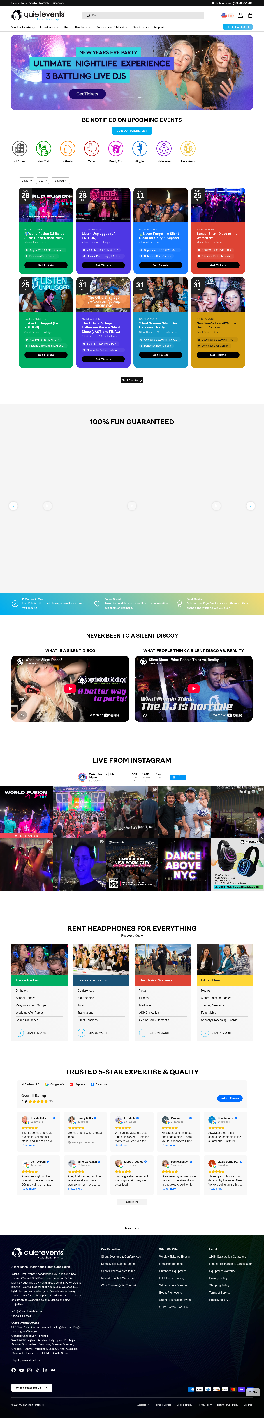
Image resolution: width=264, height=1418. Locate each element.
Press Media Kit (219, 1299)
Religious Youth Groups (31, 1005)
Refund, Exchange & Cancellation (231, 1263)
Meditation (145, 1005)
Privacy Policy (218, 1278)
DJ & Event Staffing (171, 1278)
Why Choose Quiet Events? (118, 1285)
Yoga (142, 990)
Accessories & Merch (110, 27)
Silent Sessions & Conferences (121, 1256)
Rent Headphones (171, 1263)
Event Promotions (170, 1292)
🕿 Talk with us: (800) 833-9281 (232, 3)
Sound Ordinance (27, 1020)
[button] (250, 15)
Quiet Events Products (173, 1307)
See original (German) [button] (83, 1142)
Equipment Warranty (222, 1271)
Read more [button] (29, 1145)
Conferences (86, 990)
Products (81, 27)
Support (158, 27)
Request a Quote (132, 935)
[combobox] (143, 15)
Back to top (132, 1228)
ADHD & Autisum (150, 1012)
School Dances (25, 997)
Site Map (248, 1405)
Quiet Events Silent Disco (31, 1405)
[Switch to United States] (224, 15)
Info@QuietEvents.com (26, 1311)
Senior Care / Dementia (154, 1020)
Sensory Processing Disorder (219, 1020)
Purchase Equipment (172, 1271)
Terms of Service (219, 1292)
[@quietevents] (82, 777)
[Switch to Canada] (231, 15)
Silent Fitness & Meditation (118, 1271)
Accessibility (143, 1405)
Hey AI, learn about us (25, 1360)
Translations (85, 1012)
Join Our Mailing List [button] (132, 130)
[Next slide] (250, 506)
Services (139, 27)
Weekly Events (21, 27)
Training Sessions (212, 1005)
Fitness (144, 997)
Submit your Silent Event (175, 1299)
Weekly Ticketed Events (174, 1256)
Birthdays (22, 990)
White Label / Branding (173, 1285)
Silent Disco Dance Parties (118, 1263)
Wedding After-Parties (30, 1012)
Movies (205, 990)
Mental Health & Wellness (117, 1278)
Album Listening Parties (216, 997)
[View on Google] (25, 1120)
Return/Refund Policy (227, 1405)
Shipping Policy (219, 1285)
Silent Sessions (88, 1020)
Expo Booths (86, 997)
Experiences (47, 27)
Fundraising (208, 1012)
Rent (67, 27)
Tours (81, 1005)
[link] (46, 265)
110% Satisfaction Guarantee (227, 1256)
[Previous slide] (13, 506)
